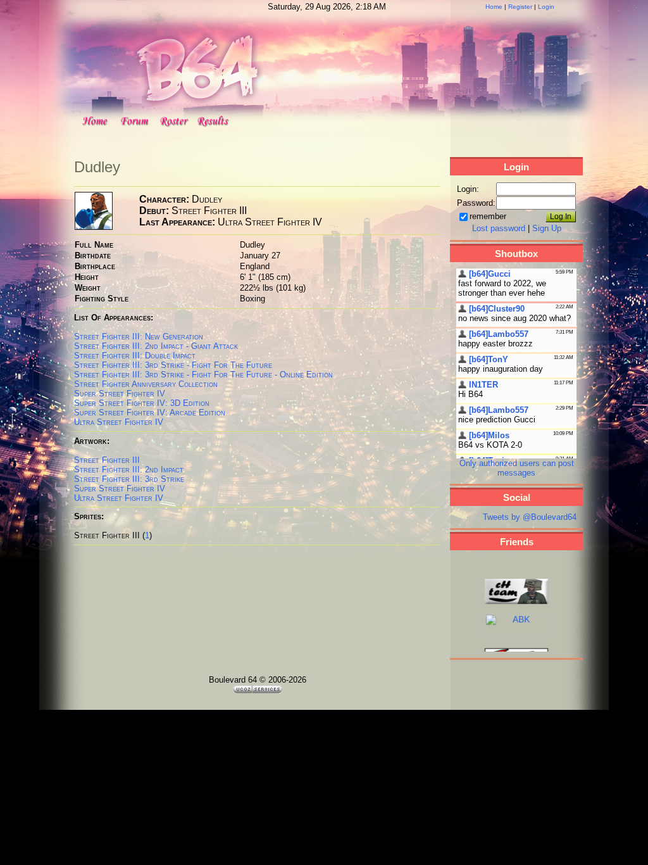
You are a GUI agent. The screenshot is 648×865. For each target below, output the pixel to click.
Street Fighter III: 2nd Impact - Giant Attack (156, 346)
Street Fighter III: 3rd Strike (129, 374)
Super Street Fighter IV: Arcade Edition (149, 412)
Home (493, 6)
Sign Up (546, 228)
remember (488, 216)
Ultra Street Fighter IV (118, 422)
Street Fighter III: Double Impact (135, 355)
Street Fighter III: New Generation (138, 336)
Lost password (498, 228)
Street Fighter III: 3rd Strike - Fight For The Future (173, 365)
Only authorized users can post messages (516, 467)
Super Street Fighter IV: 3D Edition (141, 403)
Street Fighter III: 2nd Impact (129, 469)
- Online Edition (258, 374)
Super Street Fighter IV (119, 393)
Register (520, 6)
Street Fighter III (107, 460)
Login (546, 6)
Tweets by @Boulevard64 (529, 517)
